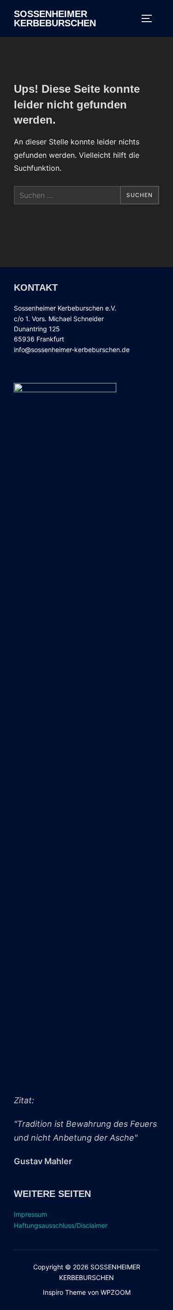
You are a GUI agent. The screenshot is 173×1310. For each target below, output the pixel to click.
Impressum (30, 1214)
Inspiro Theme (64, 1292)
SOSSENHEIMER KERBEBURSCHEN (55, 18)
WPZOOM (116, 1292)
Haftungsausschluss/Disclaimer (60, 1225)
